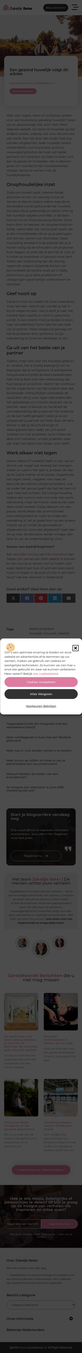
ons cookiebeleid (45, 673)
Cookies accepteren (41, 682)
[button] (75, 648)
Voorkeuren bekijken (41, 706)
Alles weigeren (41, 694)
